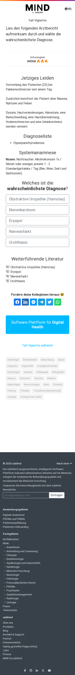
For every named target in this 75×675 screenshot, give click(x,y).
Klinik (6, 543)
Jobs (6, 650)
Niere (46, 384)
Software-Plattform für (37, 324)
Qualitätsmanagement (19, 594)
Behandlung (47, 359)
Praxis (6, 606)
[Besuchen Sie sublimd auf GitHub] (31, 670)
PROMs (11, 586)
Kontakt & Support (13, 634)
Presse (7, 654)
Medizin (51, 378)
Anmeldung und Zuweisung (22, 551)
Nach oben (63, 463)
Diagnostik (27, 366)
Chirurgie (12, 555)
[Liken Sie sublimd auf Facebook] (25, 670)
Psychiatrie (13, 590)
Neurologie (13, 574)
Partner (7, 638)
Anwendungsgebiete (15, 509)
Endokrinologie (15, 558)
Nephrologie (14, 384)
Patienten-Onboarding (15, 526)
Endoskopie (14, 372)
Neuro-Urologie (31, 384)
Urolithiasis (18, 242)
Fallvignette (58, 372)
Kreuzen (39, 378)
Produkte (8, 626)
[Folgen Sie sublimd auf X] (43, 670)
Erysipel (15, 220)
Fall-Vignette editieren (37, 345)
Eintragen (57, 495)
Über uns (8, 622)
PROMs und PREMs (14, 518)
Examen (28, 372)
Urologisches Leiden (31, 397)
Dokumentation (12, 642)
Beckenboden (30, 359)
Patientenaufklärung (14, 522)
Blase (61, 359)
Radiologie (13, 598)
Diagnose (13, 366)
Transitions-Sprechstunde (47, 390)
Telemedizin (10, 610)
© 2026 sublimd (12, 463)
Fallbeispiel (42, 372)
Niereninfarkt (20, 231)
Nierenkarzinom (22, 210)
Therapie (24, 390)
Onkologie (12, 578)
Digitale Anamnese (14, 514)
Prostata (57, 384)
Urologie (12, 397)
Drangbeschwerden (47, 366)
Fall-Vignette (38, 20)
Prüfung (12, 390)
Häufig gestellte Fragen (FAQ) (20, 646)
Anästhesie (13, 547)
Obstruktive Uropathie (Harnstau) (37, 199)
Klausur (12, 378)
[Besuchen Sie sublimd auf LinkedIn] (37, 670)
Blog (5, 630)
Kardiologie (13, 566)
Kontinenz (25, 378)
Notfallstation (11, 539)
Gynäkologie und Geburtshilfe (23, 562)
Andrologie (13, 359)
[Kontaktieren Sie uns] (49, 670)
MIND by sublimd (12, 658)
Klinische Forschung (18, 570)
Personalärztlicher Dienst (21, 582)
